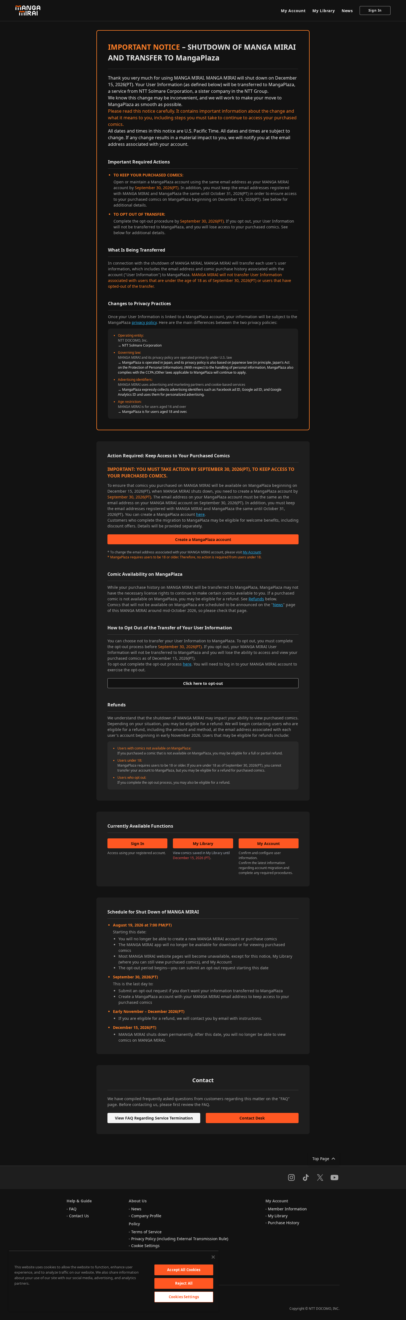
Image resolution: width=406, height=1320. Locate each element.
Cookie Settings (145, 1245)
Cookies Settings (184, 1296)
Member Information (287, 1208)
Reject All (184, 1283)
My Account (293, 10)
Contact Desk (252, 1118)
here (200, 514)
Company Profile (146, 1215)
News (347, 10)
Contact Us (79, 1215)
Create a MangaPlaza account (203, 539)
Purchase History (283, 1222)
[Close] (213, 1257)
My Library (323, 10)
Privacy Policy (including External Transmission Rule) (179, 1238)
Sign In (375, 10)
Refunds (256, 598)
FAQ (73, 1208)
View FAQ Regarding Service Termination (154, 1118)
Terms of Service (146, 1231)
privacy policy (144, 322)
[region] (114, 1280)
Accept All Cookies (183, 1269)
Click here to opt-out (203, 683)
